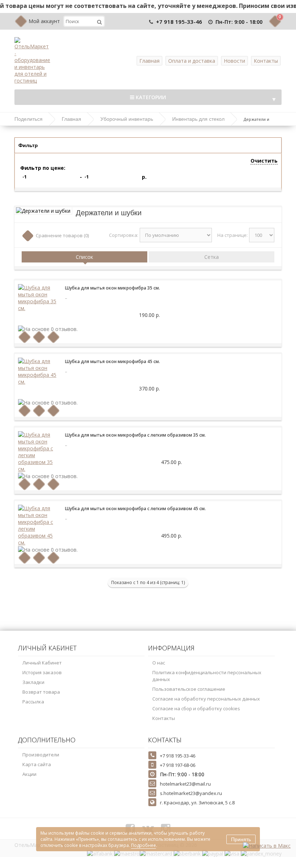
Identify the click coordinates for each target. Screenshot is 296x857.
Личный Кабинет (42, 662)
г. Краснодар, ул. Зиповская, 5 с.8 (197, 802)
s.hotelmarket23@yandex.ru (191, 793)
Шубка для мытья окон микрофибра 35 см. (112, 288)
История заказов (42, 672)
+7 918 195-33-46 (179, 21)
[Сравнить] (53, 337)
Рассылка (33, 701)
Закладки (33, 682)
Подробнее (143, 845)
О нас (158, 662)
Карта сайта (36, 764)
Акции (29, 774)
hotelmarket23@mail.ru (185, 784)
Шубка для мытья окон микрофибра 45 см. (112, 361)
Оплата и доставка (191, 60)
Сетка (211, 256)
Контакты (266, 60)
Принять (241, 839)
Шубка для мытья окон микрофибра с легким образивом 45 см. (135, 508)
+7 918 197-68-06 (177, 765)
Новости (234, 60)
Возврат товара (41, 692)
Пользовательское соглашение (188, 689)
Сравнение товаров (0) (62, 235)
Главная (149, 60)
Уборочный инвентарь (126, 119)
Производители (40, 754)
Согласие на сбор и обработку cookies (196, 708)
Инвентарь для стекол (198, 119)
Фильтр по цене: (42, 167)
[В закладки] (39, 337)
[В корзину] (24, 337)
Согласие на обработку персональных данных (206, 698)
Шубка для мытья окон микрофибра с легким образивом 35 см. (135, 435)
